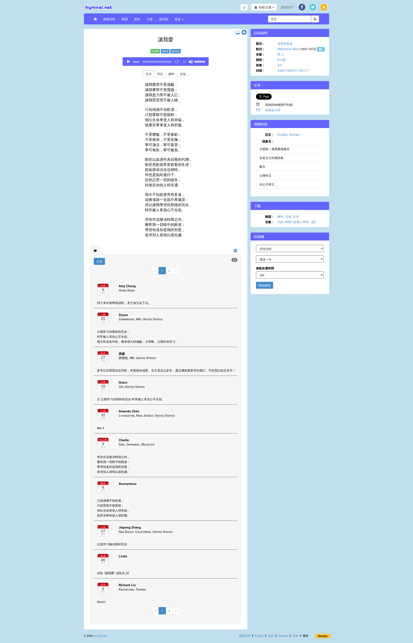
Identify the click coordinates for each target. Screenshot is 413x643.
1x (184, 62)
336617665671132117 (292, 70)
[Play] (128, 62)
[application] (166, 61)
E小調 (281, 59)
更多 (178, 19)
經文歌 (163, 19)
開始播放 (265, 285)
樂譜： (269, 216)
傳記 (320, 49)
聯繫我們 (244, 636)
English (282, 134)
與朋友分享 (272, 110)
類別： (260, 43)
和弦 (160, 74)
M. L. (280, 54)
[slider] (200, 61)
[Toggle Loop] (177, 62)
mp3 (280, 222)
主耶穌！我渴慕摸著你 (274, 149)
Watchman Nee (287, 49)
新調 (125, 19)
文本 (149, 74)
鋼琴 (171, 74)
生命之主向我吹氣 (271, 158)
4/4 (279, 65)
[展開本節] (244, 32)
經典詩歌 (109, 19)
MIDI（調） (310, 222)
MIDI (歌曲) (293, 222)
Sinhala (294, 134)
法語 (271, 636)
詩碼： (260, 70)
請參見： (268, 141)
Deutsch (283, 636)
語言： (269, 134)
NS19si (175, 51)
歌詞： (260, 49)
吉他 (183, 74)
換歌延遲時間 (265, 268)
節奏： (260, 65)
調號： (260, 59)
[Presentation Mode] (238, 32)
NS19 (165, 51)
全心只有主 (266, 184)
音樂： (260, 54)
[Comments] (95, 250)
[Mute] (191, 62)
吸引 (262, 166)
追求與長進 (285, 43)
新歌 (137, 19)
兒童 (150, 19)
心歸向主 (265, 175)
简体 (295, 636)
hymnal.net (100, 636)
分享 (99, 261)
